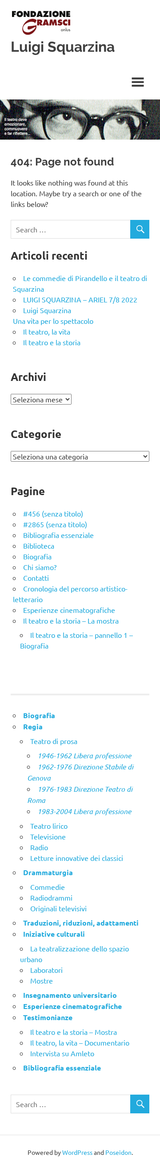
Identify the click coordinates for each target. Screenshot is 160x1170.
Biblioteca (38, 545)
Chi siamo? (39, 566)
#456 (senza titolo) (53, 513)
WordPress (77, 1152)
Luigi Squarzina (63, 46)
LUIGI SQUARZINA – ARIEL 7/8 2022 (80, 299)
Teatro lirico (49, 825)
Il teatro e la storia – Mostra (73, 1031)
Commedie (47, 886)
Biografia (37, 556)
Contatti (36, 577)
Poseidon (118, 1152)
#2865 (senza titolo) (55, 524)
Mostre (41, 980)
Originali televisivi (58, 908)
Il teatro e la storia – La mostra (71, 620)
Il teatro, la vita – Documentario (79, 1042)
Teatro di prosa (53, 740)
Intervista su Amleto (62, 1053)
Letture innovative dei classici (76, 857)
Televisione (48, 836)
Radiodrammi (51, 897)
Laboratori (46, 969)
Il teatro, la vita (46, 331)
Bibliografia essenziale (58, 534)
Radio (39, 847)
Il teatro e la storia (51, 342)
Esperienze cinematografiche (69, 609)
